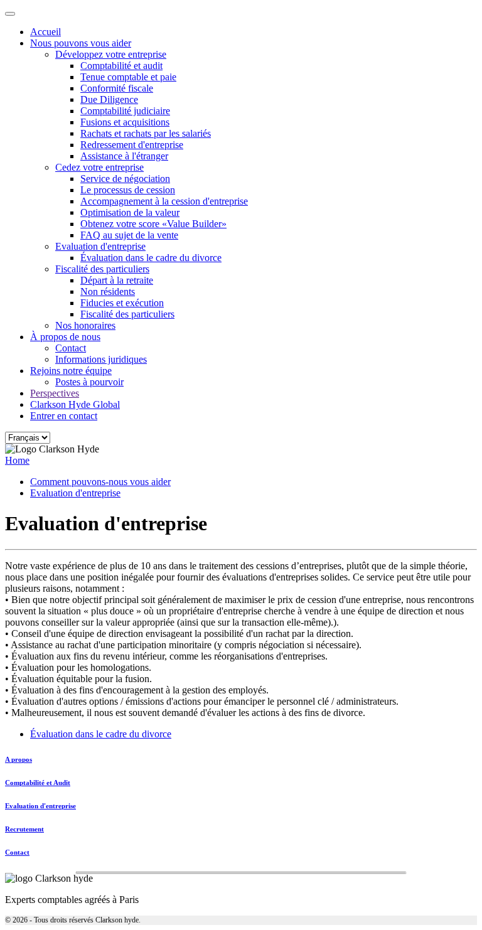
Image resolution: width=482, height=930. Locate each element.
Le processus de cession (127, 189)
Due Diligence (109, 99)
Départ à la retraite (116, 280)
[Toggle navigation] (10, 14)
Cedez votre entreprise (99, 167)
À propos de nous (65, 336)
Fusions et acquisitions (124, 122)
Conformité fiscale (116, 88)
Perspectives (54, 393)
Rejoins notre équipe (71, 370)
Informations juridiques (101, 359)
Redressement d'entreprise (131, 144)
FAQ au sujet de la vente (129, 235)
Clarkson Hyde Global (75, 404)
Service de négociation (125, 178)
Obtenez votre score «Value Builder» (153, 223)
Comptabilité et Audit (37, 782)
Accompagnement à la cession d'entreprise (164, 201)
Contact (70, 348)
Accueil (45, 31)
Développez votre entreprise (110, 54)
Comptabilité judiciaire (125, 110)
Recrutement (24, 829)
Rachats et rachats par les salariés (145, 133)
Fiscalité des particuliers (102, 269)
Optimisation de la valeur (129, 212)
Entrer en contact (63, 415)
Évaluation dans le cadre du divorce (151, 257)
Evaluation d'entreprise (100, 246)
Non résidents (107, 291)
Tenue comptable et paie (128, 77)
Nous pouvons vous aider (80, 43)
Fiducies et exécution (122, 302)
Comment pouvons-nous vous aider (100, 481)
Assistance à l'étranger (124, 156)
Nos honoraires (85, 325)
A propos (18, 759)
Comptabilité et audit (121, 65)
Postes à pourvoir (89, 382)
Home (17, 460)
